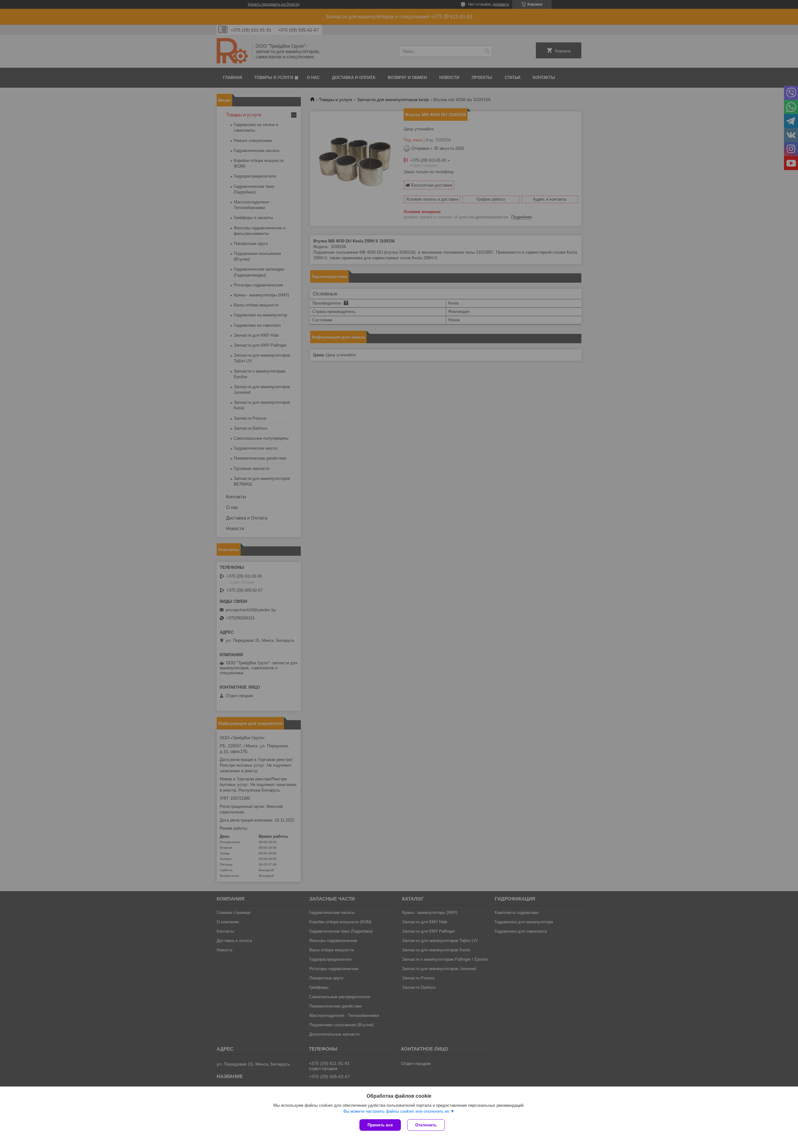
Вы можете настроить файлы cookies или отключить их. (397, 1111)
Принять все (380, 1125)
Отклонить (426, 1125)
